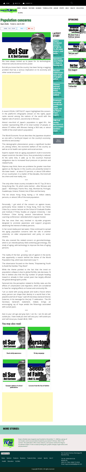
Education (80, 8)
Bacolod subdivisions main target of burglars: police (58, 75)
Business (38, 8)
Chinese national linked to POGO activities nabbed (57, 89)
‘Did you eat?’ (73, 53)
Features (31, 8)
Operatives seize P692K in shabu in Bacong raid (58, 62)
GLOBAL (20, 13)
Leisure (56, 8)
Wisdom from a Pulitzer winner (74, 36)
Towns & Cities (47, 8)
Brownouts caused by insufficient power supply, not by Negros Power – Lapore (57, 107)
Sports (61, 8)
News (19, 8)
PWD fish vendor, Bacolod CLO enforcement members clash (58, 125)
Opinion (24, 8)
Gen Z (67, 8)
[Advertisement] (26, 91)
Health (72, 8)
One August (72, 70)
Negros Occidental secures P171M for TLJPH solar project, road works (58, 47)
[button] (72, 3)
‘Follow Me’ (72, 86)
